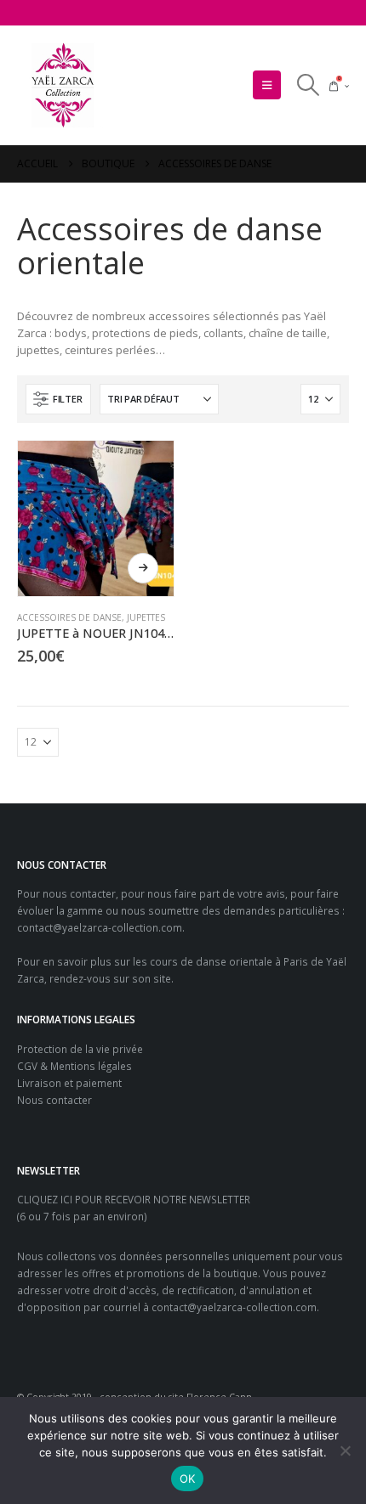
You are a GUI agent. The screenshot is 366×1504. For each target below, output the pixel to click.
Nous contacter (54, 1100)
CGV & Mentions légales (74, 1066)
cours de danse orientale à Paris (229, 961)
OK (188, 1478)
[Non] (344, 1450)
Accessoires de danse (69, 617)
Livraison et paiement (69, 1083)
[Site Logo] (64, 85)
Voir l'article (143, 568)
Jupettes (146, 617)
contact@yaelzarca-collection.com (99, 927)
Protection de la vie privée (80, 1049)
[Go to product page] (96, 518)
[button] (267, 84)
